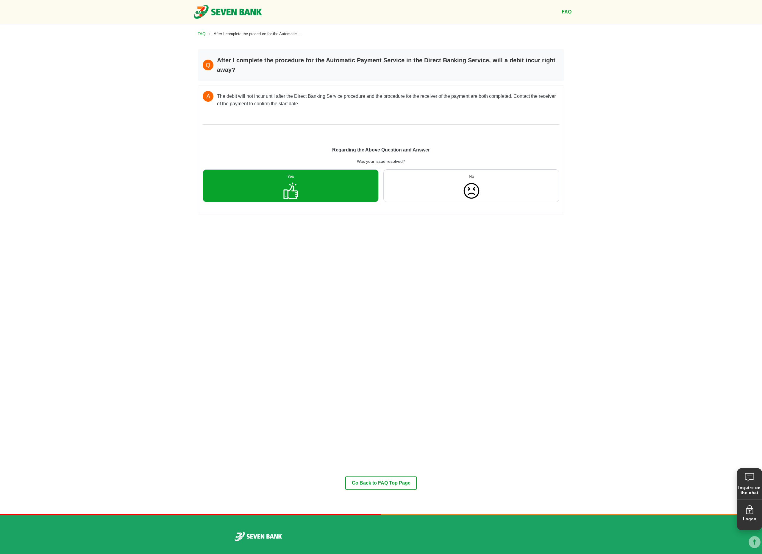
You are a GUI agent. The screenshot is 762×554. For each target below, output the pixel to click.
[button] (749, 483)
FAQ (201, 34)
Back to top (755, 542)
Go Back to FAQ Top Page (381, 482)
